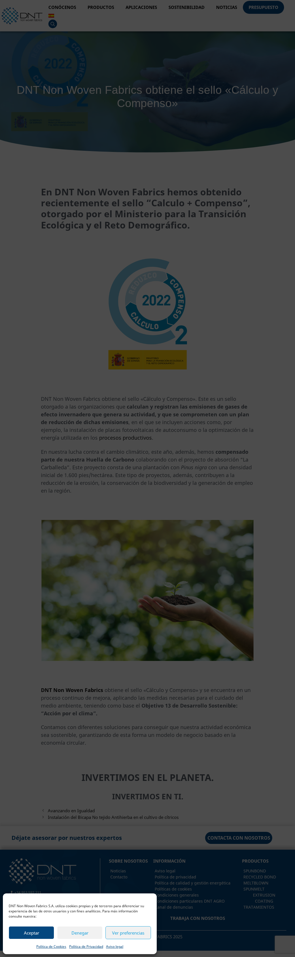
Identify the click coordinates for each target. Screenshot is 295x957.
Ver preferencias (128, 933)
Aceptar (31, 933)
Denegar (79, 933)
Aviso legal (114, 946)
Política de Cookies (51, 946)
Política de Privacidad (86, 946)
